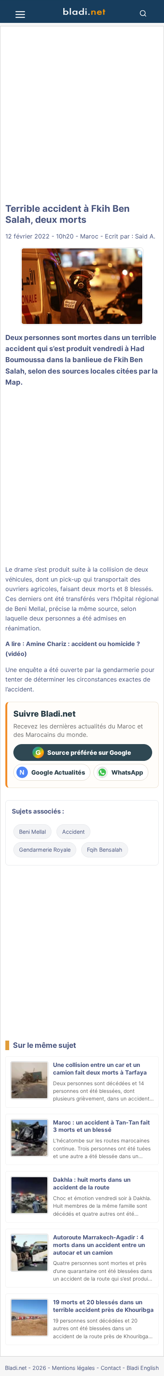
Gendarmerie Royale (45, 849)
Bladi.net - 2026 (25, 1368)
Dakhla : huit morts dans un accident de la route (91, 1183)
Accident (73, 831)
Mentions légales (73, 1368)
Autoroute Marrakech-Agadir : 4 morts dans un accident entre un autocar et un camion (99, 1245)
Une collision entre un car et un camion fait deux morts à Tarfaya (100, 1068)
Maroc (89, 236)
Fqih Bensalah (104, 849)
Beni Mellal (32, 831)
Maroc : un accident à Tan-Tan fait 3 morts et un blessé (101, 1126)
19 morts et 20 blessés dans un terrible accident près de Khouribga (103, 1306)
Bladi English (143, 1368)
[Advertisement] (82, 115)
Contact (111, 1368)
